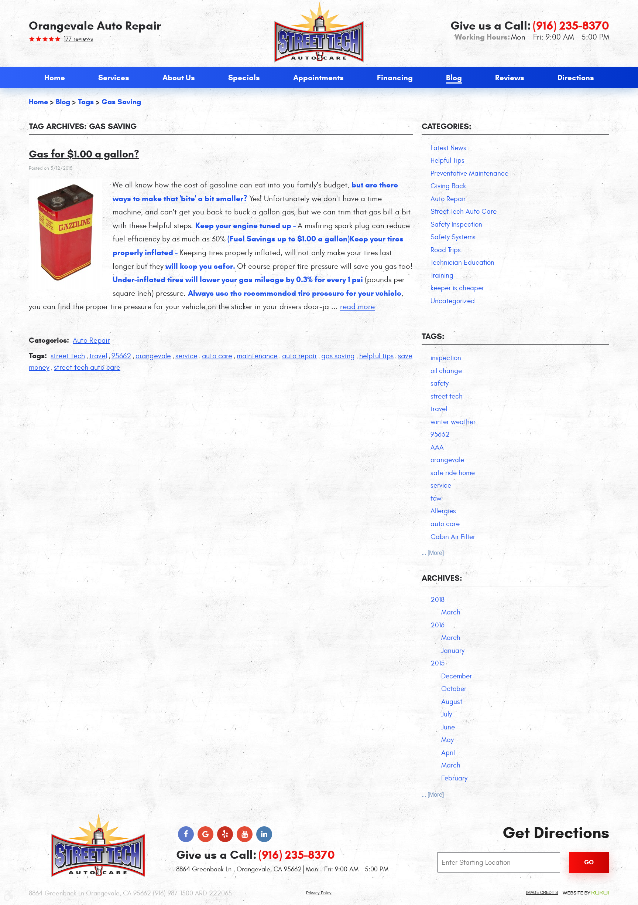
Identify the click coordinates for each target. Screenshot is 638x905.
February (454, 778)
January (452, 651)
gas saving (121, 101)
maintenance (257, 356)
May (447, 740)
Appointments (318, 77)
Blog (454, 77)
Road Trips (446, 250)
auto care (217, 356)
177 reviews (78, 39)
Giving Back (448, 186)
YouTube (245, 834)
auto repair (299, 356)
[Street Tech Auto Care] (319, 32)
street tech (68, 356)
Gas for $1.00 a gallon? (84, 154)
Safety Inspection (456, 224)
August (451, 702)
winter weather (453, 422)
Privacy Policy (319, 893)
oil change (446, 371)
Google (205, 834)
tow (436, 498)
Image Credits (542, 892)
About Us (178, 77)
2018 (438, 600)
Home (54, 77)
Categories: (446, 126)
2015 (438, 663)
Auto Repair (91, 340)
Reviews (509, 77)
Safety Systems (453, 237)
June (448, 727)
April (448, 753)
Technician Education (462, 262)
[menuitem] (54, 77)
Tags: (433, 336)
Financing (395, 77)
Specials (244, 77)
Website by (585, 893)
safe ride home (453, 473)
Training (442, 275)
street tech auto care (87, 367)
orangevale (153, 356)
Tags (86, 101)
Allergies (443, 511)
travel (98, 356)
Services (113, 77)
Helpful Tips (447, 160)
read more (357, 306)
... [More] (433, 553)
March (450, 612)
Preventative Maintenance (469, 173)
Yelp (225, 834)
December (456, 676)
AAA (437, 447)
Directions (576, 77)
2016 (438, 625)
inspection (446, 358)
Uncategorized (453, 301)
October (453, 689)
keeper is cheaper (457, 288)
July (446, 714)
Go (589, 862)
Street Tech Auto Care (464, 211)
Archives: (442, 578)
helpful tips (376, 356)
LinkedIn (264, 834)
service (186, 356)
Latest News (448, 148)
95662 (121, 356)
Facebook (186, 834)
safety (440, 383)
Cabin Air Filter (453, 537)
